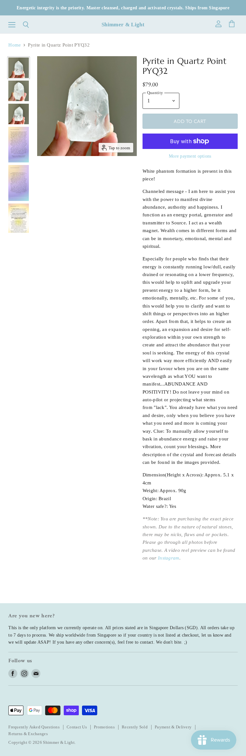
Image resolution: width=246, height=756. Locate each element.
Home (14, 45)
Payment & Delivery (173, 727)
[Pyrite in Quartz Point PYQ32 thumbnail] (18, 68)
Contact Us (77, 727)
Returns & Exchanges (28, 733)
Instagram (168, 557)
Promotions (104, 727)
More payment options (190, 156)
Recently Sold (135, 727)
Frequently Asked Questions (34, 727)
